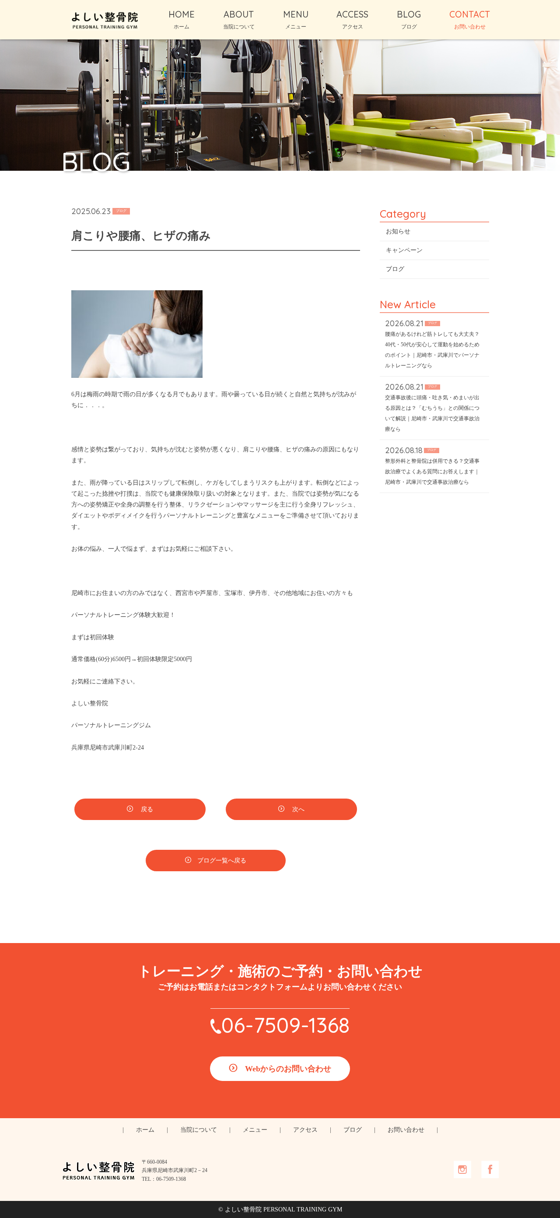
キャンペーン (404, 250)
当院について (198, 1129)
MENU (295, 19)
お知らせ (398, 231)
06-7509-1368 (285, 1025)
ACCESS (352, 19)
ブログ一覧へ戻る (221, 860)
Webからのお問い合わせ (288, 1068)
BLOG (409, 19)
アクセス (305, 1129)
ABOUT (239, 19)
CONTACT (469, 19)
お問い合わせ (406, 1129)
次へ (297, 809)
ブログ (395, 269)
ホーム (145, 1129)
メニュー (255, 1129)
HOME (181, 19)
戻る (146, 809)
